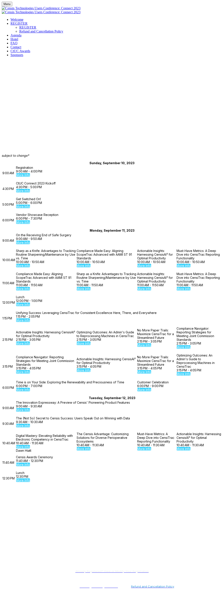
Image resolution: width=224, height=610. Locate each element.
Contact (15, 47)
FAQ (14, 43)
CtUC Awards (20, 51)
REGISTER (19, 23)
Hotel (14, 39)
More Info (23, 175)
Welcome (16, 19)
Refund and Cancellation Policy (41, 31)
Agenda (15, 35)
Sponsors (16, 55)
